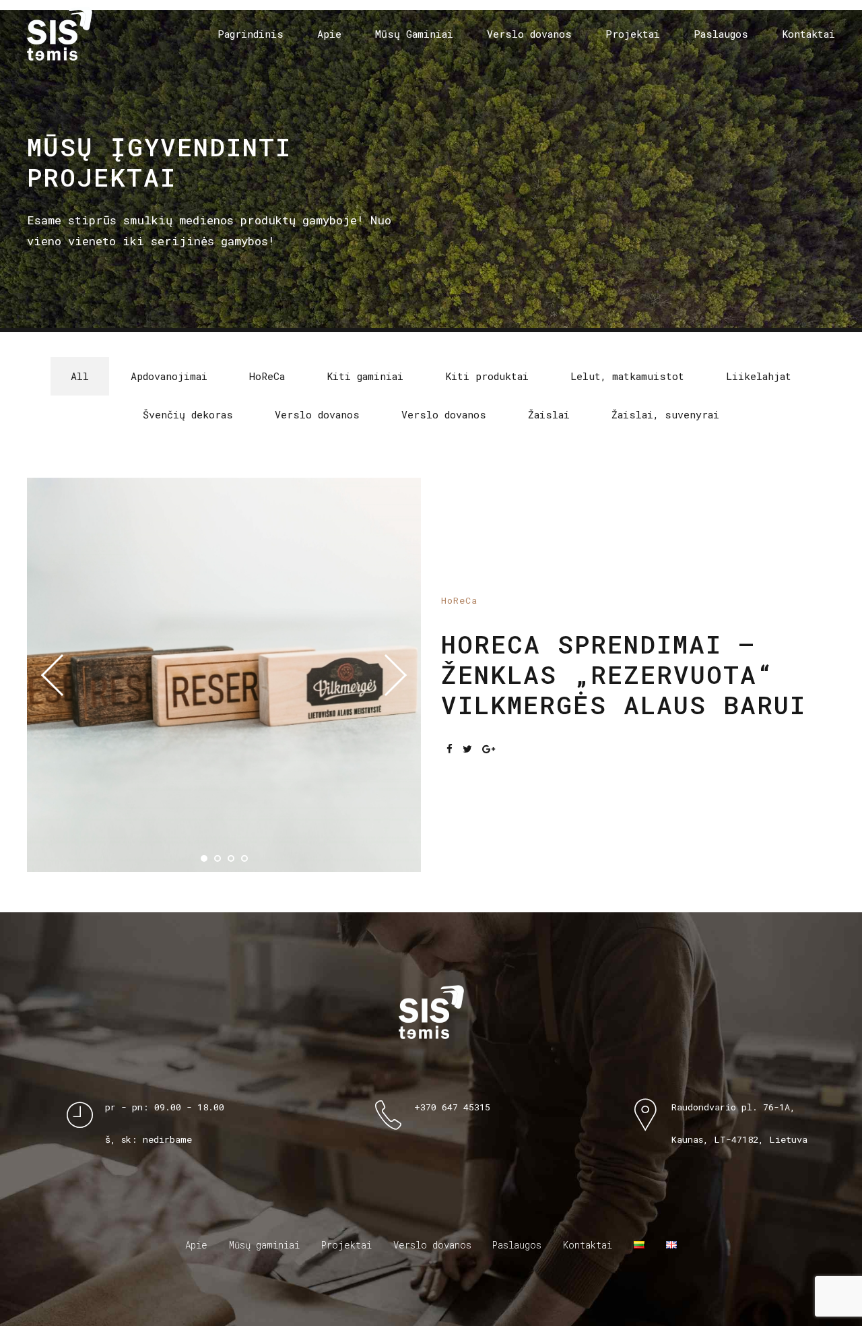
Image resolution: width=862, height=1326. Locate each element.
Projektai (632, 33)
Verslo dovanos (529, 33)
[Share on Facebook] (449, 749)
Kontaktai (808, 33)
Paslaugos (721, 33)
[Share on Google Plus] (488, 749)
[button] (62, 675)
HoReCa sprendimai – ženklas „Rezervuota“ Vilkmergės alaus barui (623, 674)
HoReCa (459, 600)
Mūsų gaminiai (264, 1244)
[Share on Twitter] (467, 749)
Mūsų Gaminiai (414, 33)
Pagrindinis (251, 33)
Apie (329, 33)
